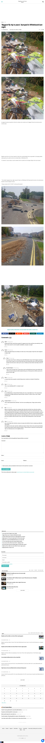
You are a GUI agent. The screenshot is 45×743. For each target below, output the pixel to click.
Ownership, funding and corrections (35, 728)
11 (22, 693)
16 (10, 695)
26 (28, 698)
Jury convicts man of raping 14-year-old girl (9, 533)
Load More (22, 590)
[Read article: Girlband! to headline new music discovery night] (3, 574)
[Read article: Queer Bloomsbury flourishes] (3, 588)
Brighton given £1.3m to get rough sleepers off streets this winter (13, 538)
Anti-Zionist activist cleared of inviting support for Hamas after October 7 (14, 544)
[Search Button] (43, 1)
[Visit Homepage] (22, 2)
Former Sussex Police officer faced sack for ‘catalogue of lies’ (12, 542)
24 (16, 698)
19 (28, 695)
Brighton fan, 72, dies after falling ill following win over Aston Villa (13, 539)
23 (10, 698)
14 (40, 693)
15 (4, 695)
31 (16, 700)
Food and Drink (40, 570)
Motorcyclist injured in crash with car (8, 714)
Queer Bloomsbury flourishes (12, 586)
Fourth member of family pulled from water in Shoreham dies (13, 716)
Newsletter (16, 728)
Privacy (20, 728)
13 (34, 693)
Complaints (25, 728)
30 (10, 700)
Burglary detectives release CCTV (8, 547)
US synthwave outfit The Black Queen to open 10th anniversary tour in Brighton (22, 577)
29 (4, 700)
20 (34, 695)
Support (11, 728)
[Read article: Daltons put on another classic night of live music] (3, 583)
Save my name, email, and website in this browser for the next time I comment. (18, 465)
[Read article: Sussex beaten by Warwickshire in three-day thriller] (41, 658)
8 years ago (11, 341)
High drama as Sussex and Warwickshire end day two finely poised (13, 667)
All (29, 570)
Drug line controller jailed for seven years (9, 711)
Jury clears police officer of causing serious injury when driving (13, 718)
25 (22, 698)
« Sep (2, 702)
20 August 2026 (10, 579)
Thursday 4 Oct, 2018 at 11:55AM (15, 29)
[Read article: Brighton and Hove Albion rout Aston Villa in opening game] (41, 637)
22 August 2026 (5, 661)
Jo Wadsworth (5, 29)
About (3, 728)
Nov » (5, 702)
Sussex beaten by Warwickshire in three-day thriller (10, 657)
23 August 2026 (5, 650)
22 (4, 698)
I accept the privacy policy (7, 564)
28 (40, 698)
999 (5, 22)
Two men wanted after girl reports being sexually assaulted (12, 541)
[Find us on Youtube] (22, 738)
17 (16, 695)
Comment (3, 440)
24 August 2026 (10, 574)
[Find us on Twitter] (20, 738)
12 (28, 693)
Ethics (21, 729)
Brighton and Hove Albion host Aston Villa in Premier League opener (14, 646)
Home (2, 22)
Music (32, 570)
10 (43, 29)
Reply (6, 346)
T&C (24, 729)
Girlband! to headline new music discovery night (16, 573)
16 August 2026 (10, 588)
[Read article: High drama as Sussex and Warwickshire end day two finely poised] (41, 669)
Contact (7, 728)
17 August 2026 (10, 583)
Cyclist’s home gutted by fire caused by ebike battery (11, 709)
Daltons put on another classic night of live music (16, 582)
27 (34, 698)
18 (22, 695)
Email (2, 460)
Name (2, 455)
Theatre (35, 570)
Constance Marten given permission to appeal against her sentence (13, 536)
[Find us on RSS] (23, 738)
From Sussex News (7, 707)
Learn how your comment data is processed (25, 472)
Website (24, 460)
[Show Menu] (2, 1)
